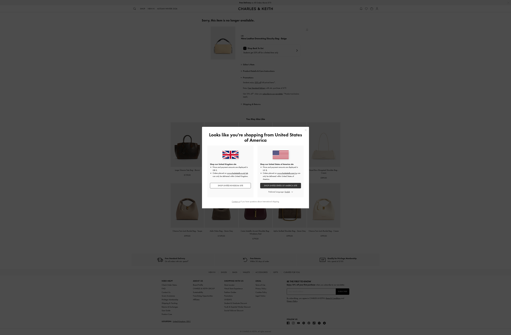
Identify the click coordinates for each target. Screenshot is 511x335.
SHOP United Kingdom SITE (230, 185)
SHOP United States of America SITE (280, 185)
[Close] (306, 130)
